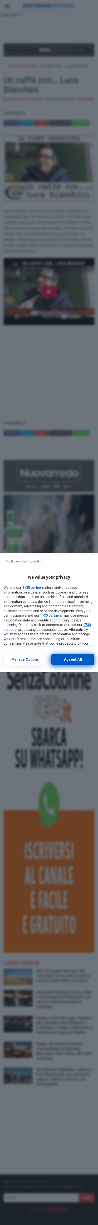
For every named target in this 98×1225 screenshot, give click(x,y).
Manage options (25, 659)
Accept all (73, 659)
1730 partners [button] (33, 587)
